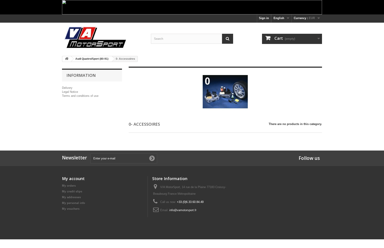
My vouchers (71, 208)
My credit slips (72, 191)
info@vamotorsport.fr (182, 210)
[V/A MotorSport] (103, 37)
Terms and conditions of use (80, 95)
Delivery (67, 87)
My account (73, 178)
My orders (69, 185)
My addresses (71, 197)
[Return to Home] (66, 59)
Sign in (264, 18)
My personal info (73, 203)
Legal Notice (70, 91)
